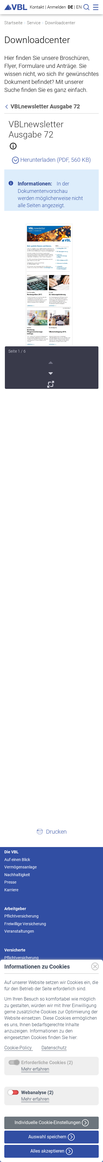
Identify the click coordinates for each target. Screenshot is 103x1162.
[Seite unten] (51, 372)
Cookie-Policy (18, 1047)
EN (79, 7)
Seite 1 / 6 (17, 351)
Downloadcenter (60, 22)
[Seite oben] (51, 361)
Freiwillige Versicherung (25, 923)
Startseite (13, 22)
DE (70, 7)
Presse (10, 882)
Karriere (11, 890)
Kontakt (37, 7)
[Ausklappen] (51, 383)
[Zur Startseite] (15, 7)
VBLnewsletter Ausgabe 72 (36, 129)
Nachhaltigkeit (17, 874)
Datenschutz (54, 1047)
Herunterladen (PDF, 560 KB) (55, 159)
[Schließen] (78, 176)
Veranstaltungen (19, 931)
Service (34, 22)
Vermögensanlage (20, 867)
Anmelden (56, 7)
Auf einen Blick (17, 859)
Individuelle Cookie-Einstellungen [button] (48, 1122)
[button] (51, 831)
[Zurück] (7, 106)
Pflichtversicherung (21, 916)
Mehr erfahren (35, 1069)
